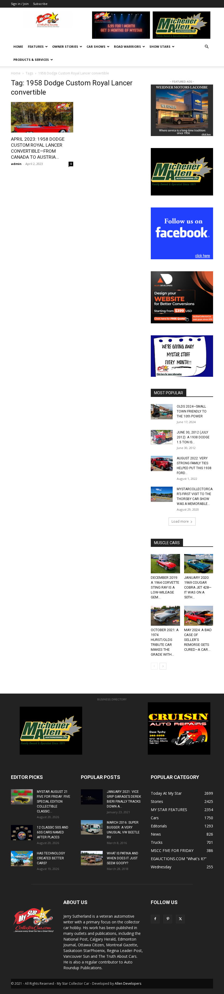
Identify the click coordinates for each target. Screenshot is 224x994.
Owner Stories (65, 46)
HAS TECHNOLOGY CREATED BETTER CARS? (51, 858)
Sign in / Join (20, 4)
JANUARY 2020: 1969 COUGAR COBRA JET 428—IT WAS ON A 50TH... (197, 587)
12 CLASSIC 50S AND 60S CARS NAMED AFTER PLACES (52, 832)
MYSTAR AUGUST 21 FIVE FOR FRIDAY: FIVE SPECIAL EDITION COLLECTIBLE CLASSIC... (53, 801)
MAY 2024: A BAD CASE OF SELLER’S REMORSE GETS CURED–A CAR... (198, 640)
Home (18, 46)
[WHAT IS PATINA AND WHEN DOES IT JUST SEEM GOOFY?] (92, 858)
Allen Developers (128, 983)
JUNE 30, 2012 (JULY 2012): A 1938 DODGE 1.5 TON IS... (193, 437)
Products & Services (31, 60)
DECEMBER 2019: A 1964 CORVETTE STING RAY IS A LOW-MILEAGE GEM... (165, 587)
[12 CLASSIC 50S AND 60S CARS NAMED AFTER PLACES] (22, 832)
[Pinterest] (167, 919)
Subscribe (40, 4)
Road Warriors (127, 46)
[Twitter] (180, 919)
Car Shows (96, 46)
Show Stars (159, 46)
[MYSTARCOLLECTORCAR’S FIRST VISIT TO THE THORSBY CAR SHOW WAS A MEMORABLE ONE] (162, 494)
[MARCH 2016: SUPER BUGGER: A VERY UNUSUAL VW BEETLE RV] (92, 827)
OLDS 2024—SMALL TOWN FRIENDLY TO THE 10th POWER (192, 411)
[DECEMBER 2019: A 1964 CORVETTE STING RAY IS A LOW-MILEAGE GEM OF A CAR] (165, 563)
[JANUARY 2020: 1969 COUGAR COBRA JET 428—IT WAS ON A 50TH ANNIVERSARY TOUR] (198, 563)
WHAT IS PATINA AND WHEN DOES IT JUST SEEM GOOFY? (122, 858)
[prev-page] (154, 666)
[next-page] (163, 666)
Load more (180, 521)
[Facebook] (155, 919)
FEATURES (36, 46)
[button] (206, 46)
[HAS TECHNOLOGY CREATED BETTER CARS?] (22, 858)
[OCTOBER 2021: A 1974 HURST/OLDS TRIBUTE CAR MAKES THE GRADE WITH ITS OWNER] (165, 616)
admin (16, 164)
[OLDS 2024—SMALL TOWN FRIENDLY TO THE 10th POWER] (162, 411)
